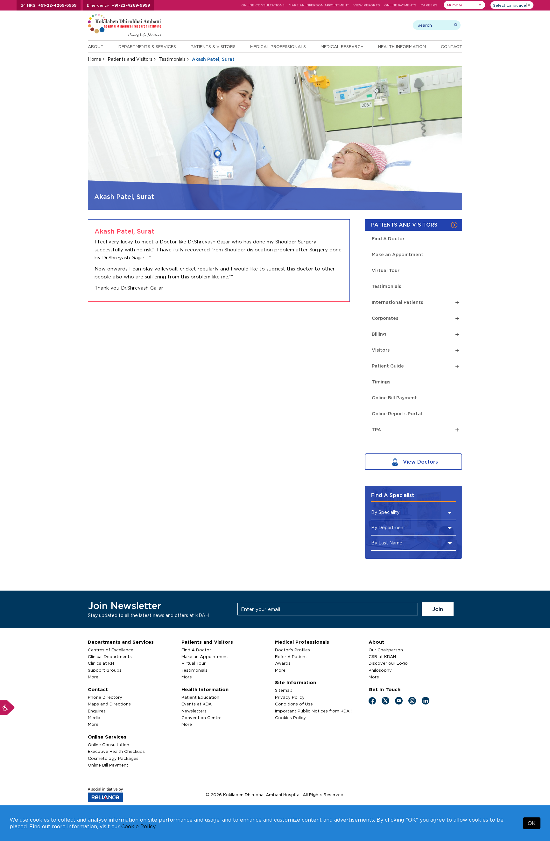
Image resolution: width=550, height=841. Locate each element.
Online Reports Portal (397, 413)
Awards (283, 663)
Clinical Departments (110, 656)
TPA (415, 429)
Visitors (415, 350)
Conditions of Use (294, 704)
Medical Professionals (278, 46)
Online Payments (400, 5)
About (95, 46)
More (93, 677)
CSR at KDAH (382, 656)
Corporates (415, 318)
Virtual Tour (385, 270)
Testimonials (172, 59)
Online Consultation (108, 744)
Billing (415, 334)
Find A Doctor (388, 238)
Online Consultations (263, 5)
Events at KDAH (198, 704)
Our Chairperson (386, 650)
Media (94, 717)
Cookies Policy (290, 717)
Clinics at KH (101, 663)
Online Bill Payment (394, 397)
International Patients (415, 302)
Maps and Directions (109, 704)
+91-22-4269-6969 (57, 5)
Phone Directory (105, 697)
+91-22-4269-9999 (131, 5)
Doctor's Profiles (292, 650)
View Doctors (419, 462)
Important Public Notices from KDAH (313, 711)
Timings (381, 381)
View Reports (366, 5)
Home (94, 59)
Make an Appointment (397, 254)
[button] (464, 5)
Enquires (97, 711)
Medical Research (342, 46)
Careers (428, 5)
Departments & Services (147, 46)
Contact (451, 46)
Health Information (402, 46)
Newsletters (194, 711)
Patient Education (200, 697)
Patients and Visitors (130, 59)
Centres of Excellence (110, 650)
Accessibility (7, 707)
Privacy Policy (290, 697)
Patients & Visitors (213, 46)
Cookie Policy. (138, 826)
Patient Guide (415, 365)
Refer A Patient (291, 656)
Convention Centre (201, 717)
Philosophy (380, 670)
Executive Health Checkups (116, 751)
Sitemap (284, 690)
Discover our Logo (388, 663)
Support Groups (105, 670)
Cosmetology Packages (113, 758)
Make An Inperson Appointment (319, 5)
